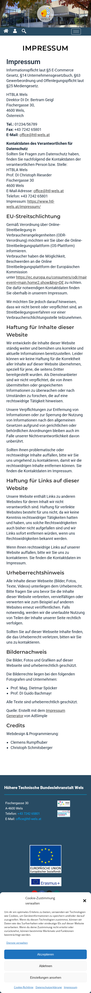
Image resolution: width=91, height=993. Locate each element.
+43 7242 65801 (29, 814)
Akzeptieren (45, 954)
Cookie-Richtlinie (23, 987)
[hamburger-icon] (76, 31)
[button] (85, 901)
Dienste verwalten (17, 943)
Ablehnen (45, 966)
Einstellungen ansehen (45, 977)
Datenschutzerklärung (49, 987)
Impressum (70, 987)
